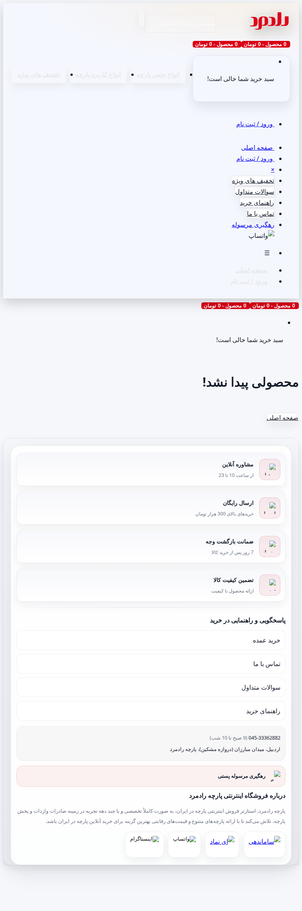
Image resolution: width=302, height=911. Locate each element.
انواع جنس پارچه (157, 74)
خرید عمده (266, 640)
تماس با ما (260, 213)
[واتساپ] (184, 845)
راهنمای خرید (257, 202)
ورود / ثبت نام (255, 124)
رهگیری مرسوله (253, 224)
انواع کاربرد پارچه (98, 74)
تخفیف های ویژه (39, 74)
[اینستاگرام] (144, 845)
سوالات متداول (254, 191)
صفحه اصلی (257, 147)
